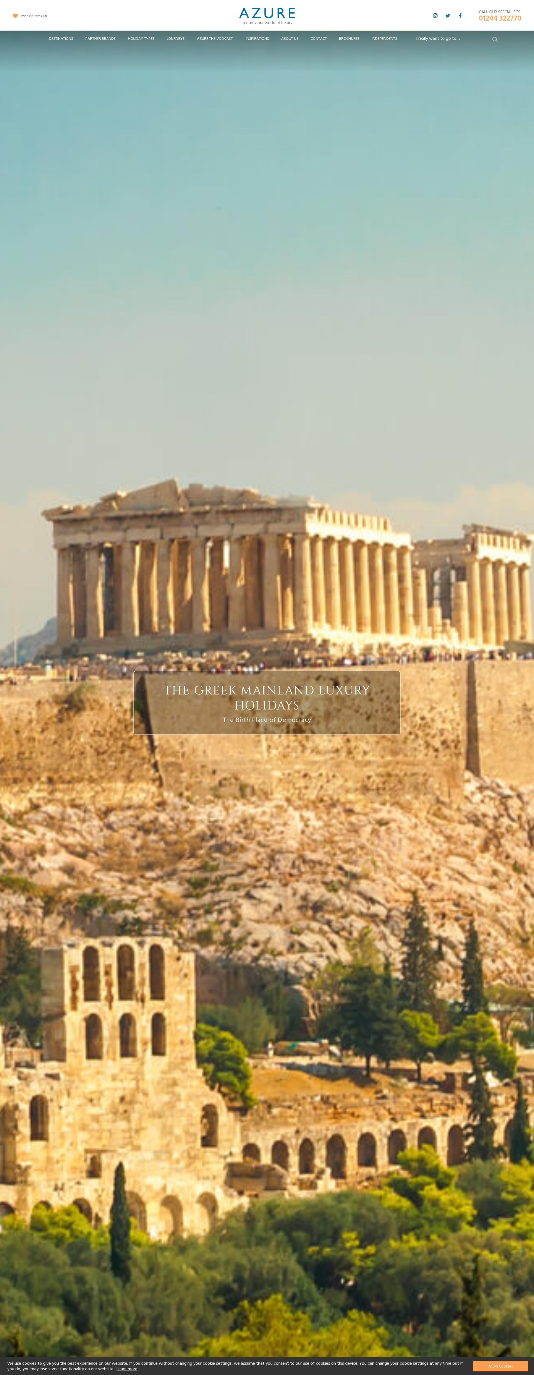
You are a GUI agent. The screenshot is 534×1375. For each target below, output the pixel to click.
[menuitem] (61, 38)
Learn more (127, 1369)
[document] (267, 1366)
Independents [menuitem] (384, 38)
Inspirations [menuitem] (257, 38)
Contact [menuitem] (319, 38)
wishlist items (33, 16)
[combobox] (453, 38)
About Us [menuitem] (289, 38)
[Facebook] (460, 15)
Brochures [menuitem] (349, 38)
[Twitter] (448, 15)
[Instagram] (435, 15)
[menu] (223, 40)
